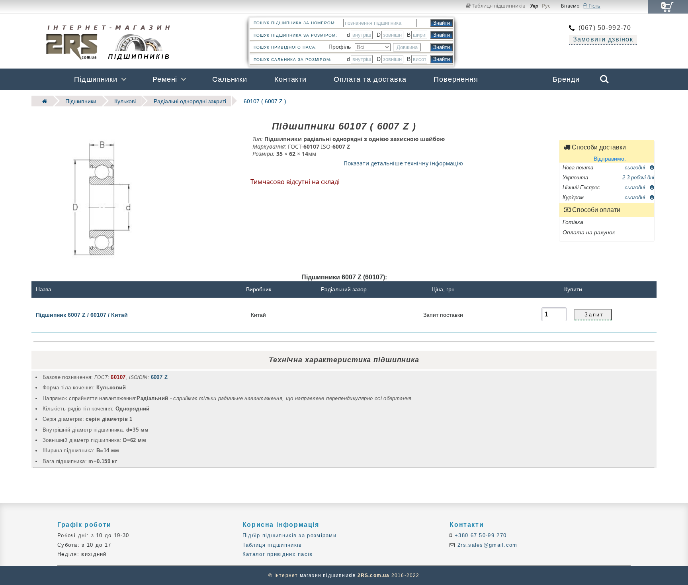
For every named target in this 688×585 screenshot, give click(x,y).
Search (604, 74)
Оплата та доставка (370, 79)
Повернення (456, 79)
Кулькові (125, 101)
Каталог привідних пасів (277, 554)
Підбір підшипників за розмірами (289, 535)
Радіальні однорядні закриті (190, 101)
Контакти (290, 79)
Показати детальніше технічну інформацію (403, 163)
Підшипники (95, 79)
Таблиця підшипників (498, 5)
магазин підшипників (328, 575)
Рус (546, 6)
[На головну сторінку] (42, 101)
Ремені (164, 79)
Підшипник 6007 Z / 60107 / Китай (82, 314)
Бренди (566, 79)
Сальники (229, 79)
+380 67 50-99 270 (479, 535)
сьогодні (636, 167)
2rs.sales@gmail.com (486, 545)
